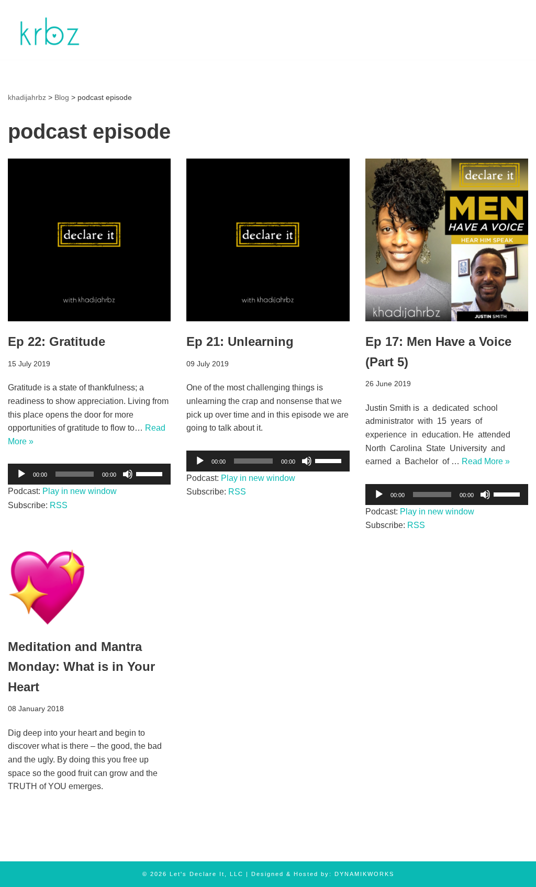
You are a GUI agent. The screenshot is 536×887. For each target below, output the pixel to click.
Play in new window (79, 491)
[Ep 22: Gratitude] (89, 240)
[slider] (150, 473)
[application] (89, 474)
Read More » (486, 461)
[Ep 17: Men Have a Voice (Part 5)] (446, 240)
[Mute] (127, 474)
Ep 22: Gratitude (56, 341)
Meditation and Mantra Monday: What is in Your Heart (81, 666)
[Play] (21, 474)
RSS (59, 505)
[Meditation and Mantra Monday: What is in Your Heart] (89, 587)
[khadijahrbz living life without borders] (48, 29)
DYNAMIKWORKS (364, 874)
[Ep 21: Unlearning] (267, 240)
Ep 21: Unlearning (240, 341)
